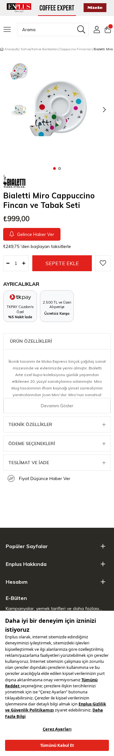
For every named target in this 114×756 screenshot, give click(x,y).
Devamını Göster (57, 405)
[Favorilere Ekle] (103, 263)
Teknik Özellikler (30, 424)
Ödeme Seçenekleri (31, 443)
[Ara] (81, 29)
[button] (54, 168)
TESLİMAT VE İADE (28, 462)
